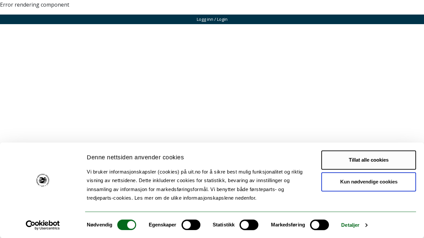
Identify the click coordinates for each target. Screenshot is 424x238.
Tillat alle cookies (369, 160)
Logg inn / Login (212, 19)
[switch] (191, 224)
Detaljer (350, 225)
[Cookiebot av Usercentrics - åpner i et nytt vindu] (43, 225)
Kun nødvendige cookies (369, 181)
